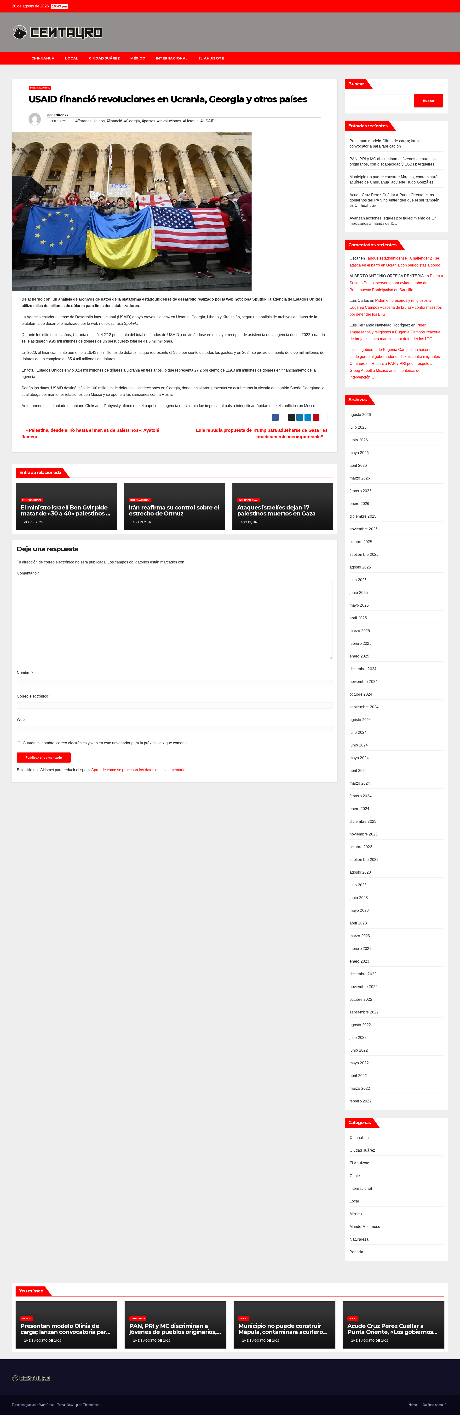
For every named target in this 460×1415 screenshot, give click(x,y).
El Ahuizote (211, 58)
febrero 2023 (361, 949)
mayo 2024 (359, 758)
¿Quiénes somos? (433, 1405)
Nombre (25, 673)
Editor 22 (61, 115)
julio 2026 (358, 427)
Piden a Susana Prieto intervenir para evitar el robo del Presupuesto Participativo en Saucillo (396, 283)
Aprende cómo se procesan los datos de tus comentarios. (139, 770)
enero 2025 (359, 656)
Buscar (356, 84)
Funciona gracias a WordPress (34, 1405)
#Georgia (132, 121)
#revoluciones (169, 121)
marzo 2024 (360, 783)
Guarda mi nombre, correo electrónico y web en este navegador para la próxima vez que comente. (106, 743)
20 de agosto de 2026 (43, 1340)
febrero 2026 (361, 491)
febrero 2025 (361, 643)
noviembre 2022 (364, 987)
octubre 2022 (361, 999)
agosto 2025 (360, 567)
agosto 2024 (360, 720)
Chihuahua (43, 58)
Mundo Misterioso (365, 1227)
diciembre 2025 (363, 516)
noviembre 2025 (364, 529)
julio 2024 (358, 732)
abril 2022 (358, 1076)
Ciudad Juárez (104, 58)
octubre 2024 (361, 694)
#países (148, 121)
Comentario (28, 573)
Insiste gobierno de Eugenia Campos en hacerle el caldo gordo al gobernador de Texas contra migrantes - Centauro (396, 357)
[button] (446, 58)
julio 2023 (358, 885)
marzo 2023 (360, 936)
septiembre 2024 (364, 707)
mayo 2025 (359, 605)
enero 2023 (359, 961)
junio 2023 (359, 898)
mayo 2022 (359, 1063)
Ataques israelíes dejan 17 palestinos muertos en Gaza (276, 510)
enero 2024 (359, 809)
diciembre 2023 (363, 821)
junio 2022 (359, 1050)
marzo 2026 (360, 478)
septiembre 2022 (364, 1012)
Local (71, 58)
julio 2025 (358, 580)
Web (21, 719)
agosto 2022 (360, 1025)
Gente (355, 1176)
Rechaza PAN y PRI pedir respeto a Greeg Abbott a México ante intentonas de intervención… (391, 370)
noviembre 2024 (364, 682)
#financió (114, 121)
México (137, 58)
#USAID (208, 121)
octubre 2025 (361, 542)
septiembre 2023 (364, 860)
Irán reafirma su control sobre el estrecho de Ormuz (174, 510)
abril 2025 (358, 618)
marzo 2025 (360, 631)
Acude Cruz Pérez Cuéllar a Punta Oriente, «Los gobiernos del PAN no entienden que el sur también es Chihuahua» (395, 200)
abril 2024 (358, 771)
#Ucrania (191, 121)
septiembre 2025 (364, 554)
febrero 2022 (361, 1101)
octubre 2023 (361, 847)
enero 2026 (359, 504)
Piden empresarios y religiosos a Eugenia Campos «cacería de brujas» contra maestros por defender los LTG (396, 307)
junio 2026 (359, 440)
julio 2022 (358, 1038)
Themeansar (91, 1405)
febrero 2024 (361, 796)
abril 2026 (358, 465)
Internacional (172, 58)
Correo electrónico (34, 696)
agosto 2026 (360, 415)
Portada (356, 1252)
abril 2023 (358, 923)
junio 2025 (359, 593)
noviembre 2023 (364, 834)
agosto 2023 (360, 872)
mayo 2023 (359, 910)
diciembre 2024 (363, 669)
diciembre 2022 (363, 974)
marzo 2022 (360, 1088)
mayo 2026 (359, 453)
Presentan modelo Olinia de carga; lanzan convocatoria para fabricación (64, 1331)
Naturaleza (359, 1239)
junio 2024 (359, 745)
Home (413, 1405)
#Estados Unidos (90, 121)
